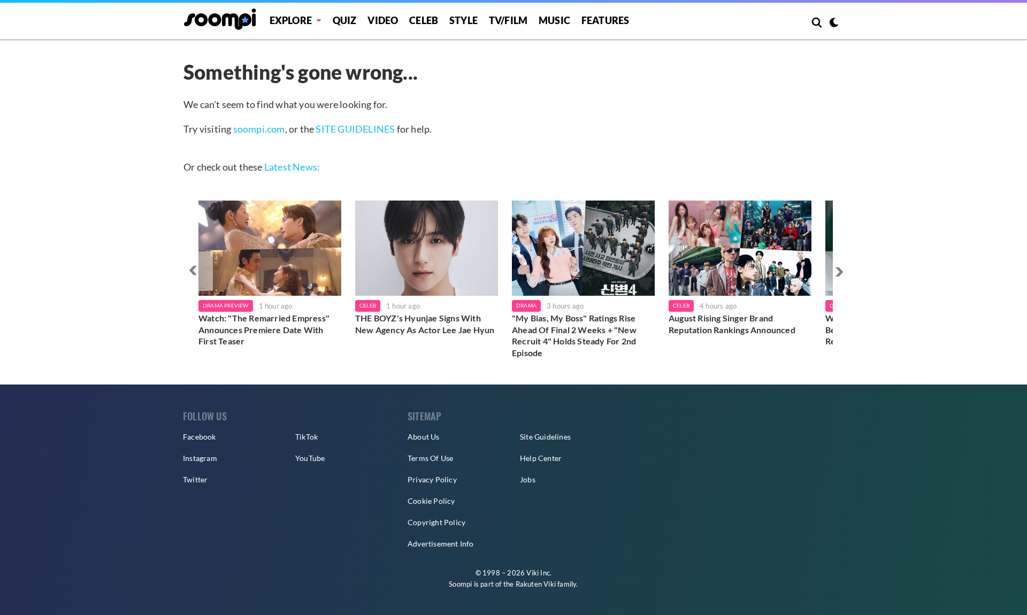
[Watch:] (269, 248)
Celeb (423, 20)
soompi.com (259, 129)
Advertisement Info (441, 543)
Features (605, 20)
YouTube (310, 458)
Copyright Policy (436, 522)
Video (382, 20)
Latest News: (292, 167)
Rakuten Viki (536, 584)
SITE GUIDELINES (355, 129)
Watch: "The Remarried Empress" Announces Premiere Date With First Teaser (263, 329)
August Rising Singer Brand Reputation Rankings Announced (732, 324)
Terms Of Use (430, 458)
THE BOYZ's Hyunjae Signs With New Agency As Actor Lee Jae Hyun (424, 324)
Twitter (195, 479)
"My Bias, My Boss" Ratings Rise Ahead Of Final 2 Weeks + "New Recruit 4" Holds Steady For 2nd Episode (574, 335)
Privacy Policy (432, 479)
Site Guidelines (545, 436)
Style (463, 20)
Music (554, 20)
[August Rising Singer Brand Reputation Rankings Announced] (740, 248)
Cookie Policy (431, 500)
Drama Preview (226, 305)
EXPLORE (291, 20)
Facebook (199, 436)
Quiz (345, 20)
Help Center (541, 458)
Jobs (527, 479)
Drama (526, 305)
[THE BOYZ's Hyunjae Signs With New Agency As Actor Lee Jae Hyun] (426, 248)
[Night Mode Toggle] (834, 24)
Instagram (200, 458)
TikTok (306, 436)
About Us (424, 436)
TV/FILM (508, 20)
